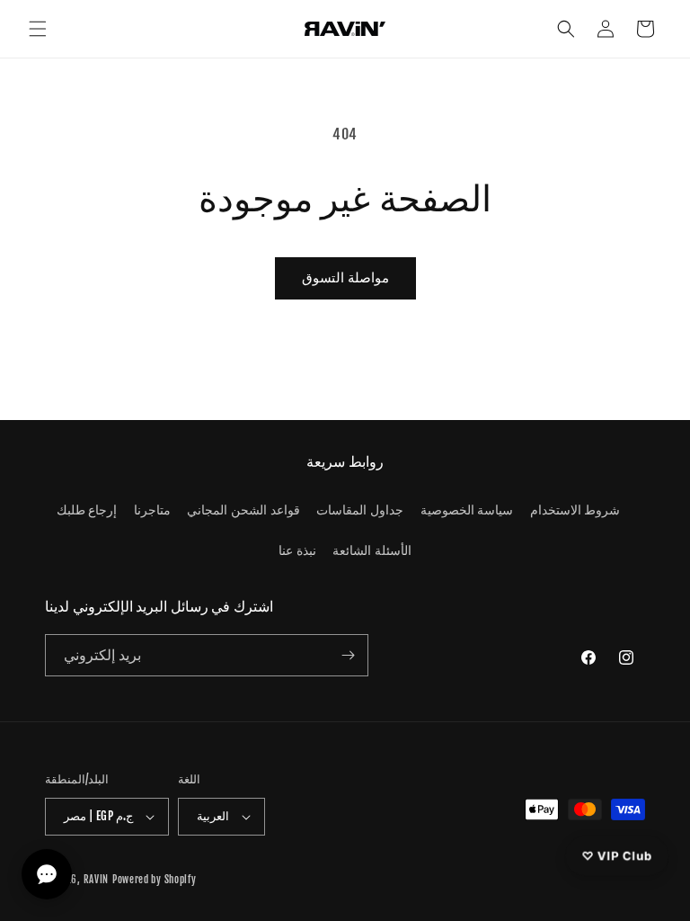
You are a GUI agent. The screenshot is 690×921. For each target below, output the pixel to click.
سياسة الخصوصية (467, 509)
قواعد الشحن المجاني (243, 509)
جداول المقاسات (359, 509)
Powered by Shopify (154, 879)
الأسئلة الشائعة (371, 550)
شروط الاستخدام (575, 509)
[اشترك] (347, 655)
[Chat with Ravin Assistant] (47, 874)
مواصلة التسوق (345, 277)
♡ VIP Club (616, 855)
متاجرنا (152, 509)
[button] (38, 29)
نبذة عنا (297, 550)
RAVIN (97, 879)
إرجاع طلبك (87, 509)
